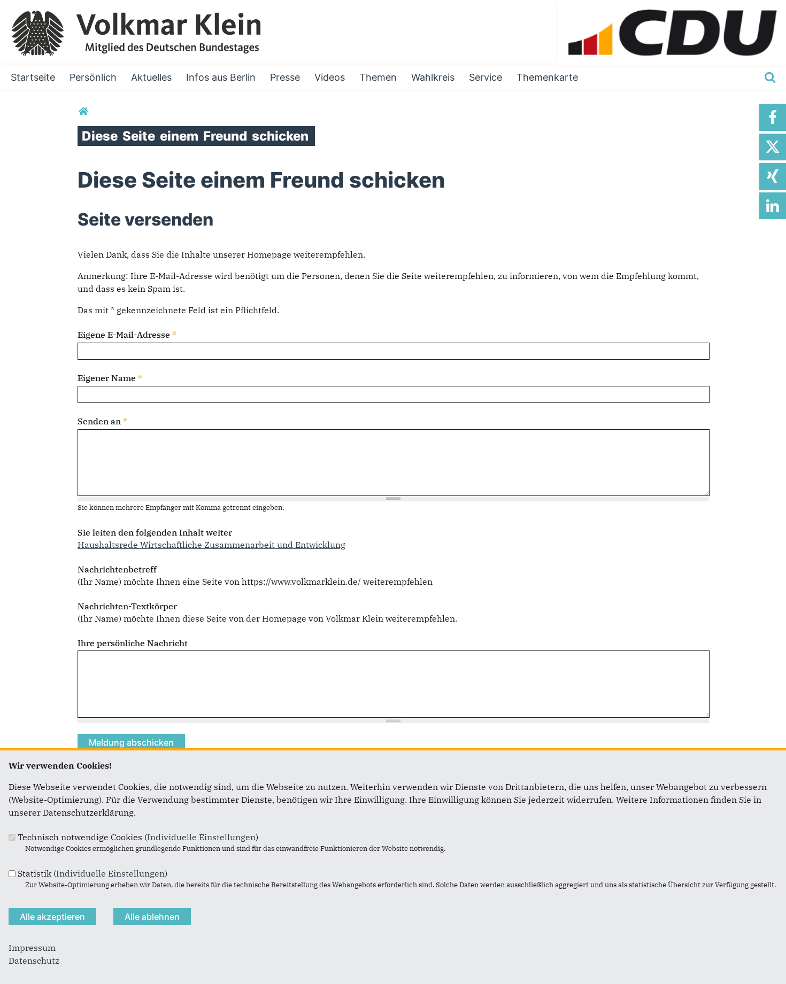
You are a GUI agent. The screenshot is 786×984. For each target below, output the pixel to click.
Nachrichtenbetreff (117, 569)
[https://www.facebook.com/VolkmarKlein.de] (772, 117)
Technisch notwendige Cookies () (138, 837)
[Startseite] (672, 6)
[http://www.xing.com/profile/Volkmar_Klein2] (772, 176)
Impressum (32, 947)
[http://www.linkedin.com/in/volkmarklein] (772, 205)
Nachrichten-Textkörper (127, 606)
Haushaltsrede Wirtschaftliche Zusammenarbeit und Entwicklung (211, 544)
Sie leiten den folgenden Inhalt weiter (155, 532)
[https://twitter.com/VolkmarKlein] (772, 147)
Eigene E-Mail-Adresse (127, 334)
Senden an (102, 421)
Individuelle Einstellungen (201, 837)
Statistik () (92, 873)
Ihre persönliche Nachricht (133, 643)
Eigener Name (110, 378)
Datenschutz (34, 960)
